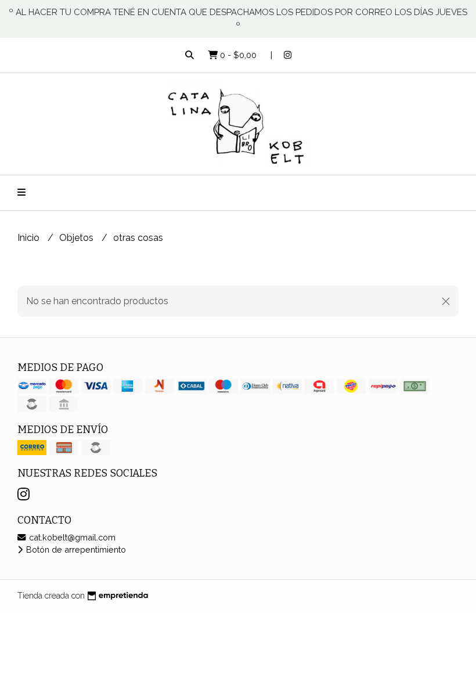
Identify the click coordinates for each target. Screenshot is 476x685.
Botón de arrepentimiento (75, 549)
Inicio (29, 237)
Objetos (77, 237)
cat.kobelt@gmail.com (71, 537)
